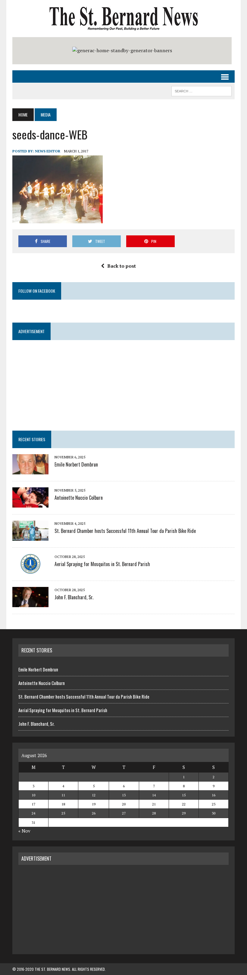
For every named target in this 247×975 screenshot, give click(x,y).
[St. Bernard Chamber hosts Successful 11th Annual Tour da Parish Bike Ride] (30, 536)
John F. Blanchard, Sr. (74, 597)
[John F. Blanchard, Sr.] (30, 603)
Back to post (121, 266)
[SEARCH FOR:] (201, 90)
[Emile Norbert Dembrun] (30, 470)
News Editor (47, 151)
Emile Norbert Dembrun (76, 464)
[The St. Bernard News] (123, 18)
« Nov (24, 831)
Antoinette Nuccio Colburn (79, 497)
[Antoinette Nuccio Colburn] (30, 503)
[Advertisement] (123, 908)
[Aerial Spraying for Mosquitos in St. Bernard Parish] (30, 569)
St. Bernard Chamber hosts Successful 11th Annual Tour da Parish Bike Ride (125, 530)
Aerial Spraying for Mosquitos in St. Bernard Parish (102, 564)
